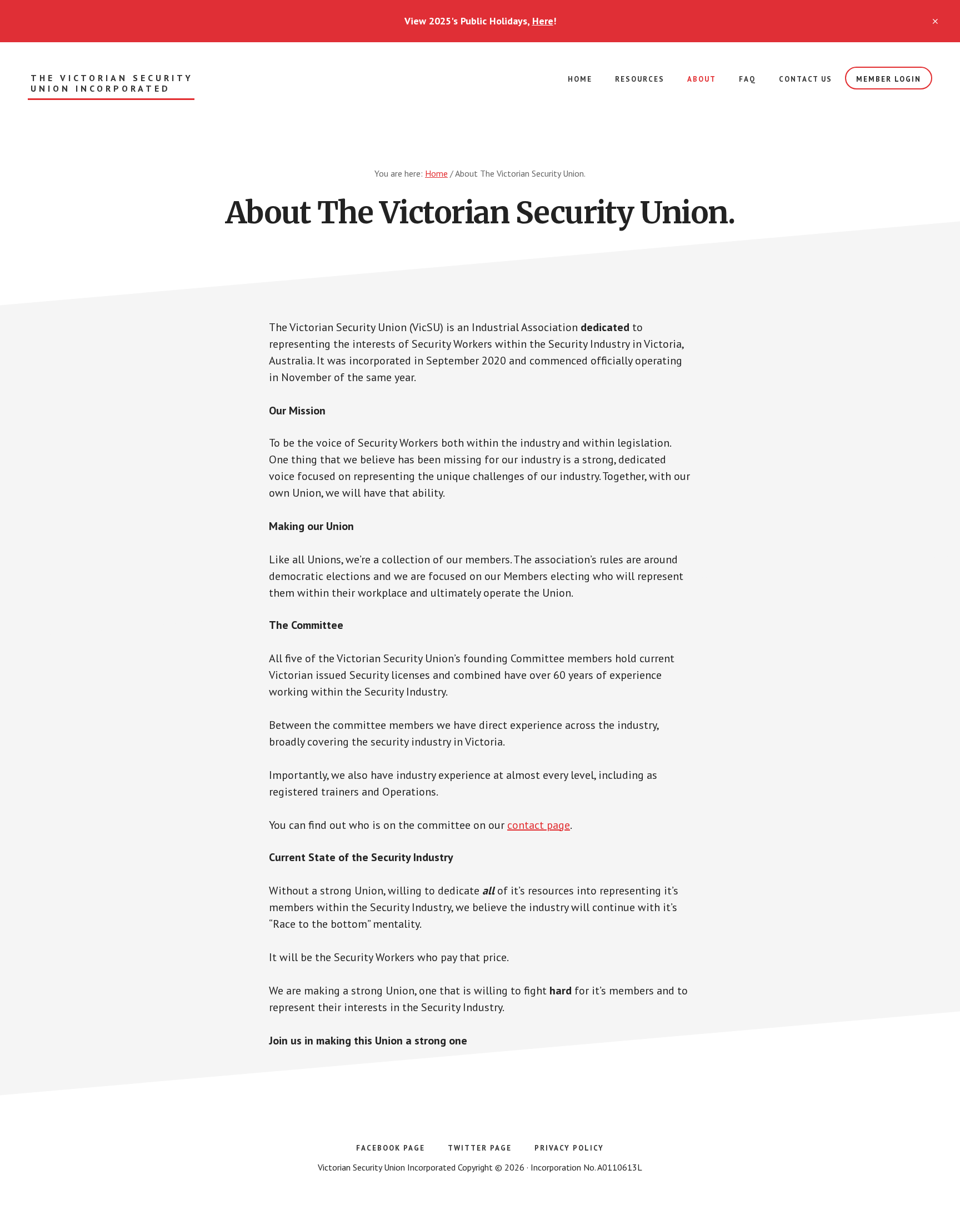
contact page (538, 825)
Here (542, 20)
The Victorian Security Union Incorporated (112, 83)
